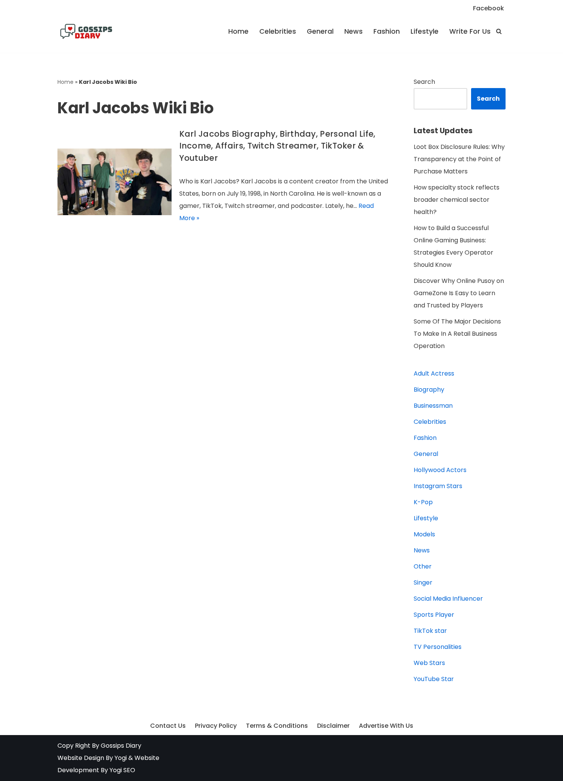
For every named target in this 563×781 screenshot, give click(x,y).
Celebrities (277, 31)
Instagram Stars (438, 486)
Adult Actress (434, 373)
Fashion (386, 31)
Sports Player (434, 614)
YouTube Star (434, 679)
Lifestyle (425, 31)
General (320, 31)
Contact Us (168, 725)
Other (423, 566)
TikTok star (430, 630)
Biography (429, 389)
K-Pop (423, 502)
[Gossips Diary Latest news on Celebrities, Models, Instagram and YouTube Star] (86, 31)
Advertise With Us (386, 725)
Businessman (433, 405)
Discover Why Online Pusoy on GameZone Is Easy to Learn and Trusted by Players (459, 293)
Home (238, 31)
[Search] (499, 31)
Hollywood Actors (440, 470)
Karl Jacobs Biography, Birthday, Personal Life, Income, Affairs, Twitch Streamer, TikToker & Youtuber (277, 145)
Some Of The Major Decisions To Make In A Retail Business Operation (457, 333)
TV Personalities (438, 646)
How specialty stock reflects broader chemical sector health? (456, 199)
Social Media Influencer (448, 598)
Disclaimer (333, 725)
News (353, 31)
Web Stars (429, 662)
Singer (423, 582)
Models (424, 534)
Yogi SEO (122, 770)
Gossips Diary (121, 745)
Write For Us (470, 31)
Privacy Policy (216, 725)
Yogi (120, 757)
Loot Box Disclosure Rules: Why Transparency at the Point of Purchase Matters (459, 159)
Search (424, 81)
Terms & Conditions (277, 725)
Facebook (488, 8)
